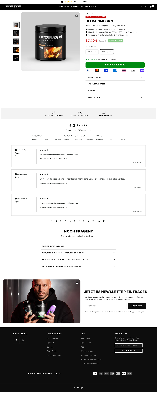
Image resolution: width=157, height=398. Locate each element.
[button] (52, 221)
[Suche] (141, 7)
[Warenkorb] (151, 7)
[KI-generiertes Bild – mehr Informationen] (76, 15)
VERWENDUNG (94, 97)
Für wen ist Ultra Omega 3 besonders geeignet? (65, 260)
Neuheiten (90, 7)
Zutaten (92, 91)
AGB (82, 347)
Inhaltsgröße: (91, 46)
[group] (78, 125)
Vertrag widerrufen (88, 355)
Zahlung (50, 347)
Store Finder (52, 351)
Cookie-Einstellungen (89, 363)
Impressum (85, 339)
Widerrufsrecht (87, 351)
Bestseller (77, 7)
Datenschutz (86, 343)
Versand (50, 343)
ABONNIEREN (128, 351)
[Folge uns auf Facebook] (16, 340)
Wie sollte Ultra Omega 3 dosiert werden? (62, 266)
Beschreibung (94, 77)
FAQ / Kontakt (52, 339)
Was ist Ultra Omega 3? (53, 246)
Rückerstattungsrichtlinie (91, 359)
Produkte (64, 7)
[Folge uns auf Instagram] (23, 340)
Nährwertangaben (97, 84)
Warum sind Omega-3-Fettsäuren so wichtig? (64, 253)
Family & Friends (54, 355)
